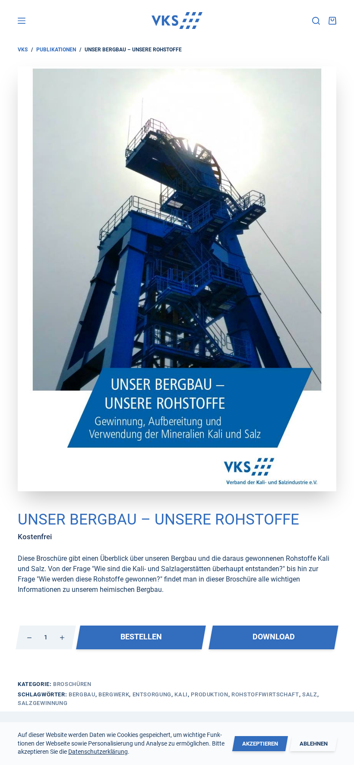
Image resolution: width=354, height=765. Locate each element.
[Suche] (316, 21)
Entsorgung (152, 694)
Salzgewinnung (42, 703)
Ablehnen (314, 743)
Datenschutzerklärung (98, 751)
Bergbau (82, 694)
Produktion (209, 694)
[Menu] (21, 21)
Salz (309, 694)
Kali (181, 694)
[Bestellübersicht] (332, 21)
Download (274, 636)
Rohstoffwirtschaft (265, 694)
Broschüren (72, 684)
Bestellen (141, 636)
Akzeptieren (260, 743)
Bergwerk (113, 694)
